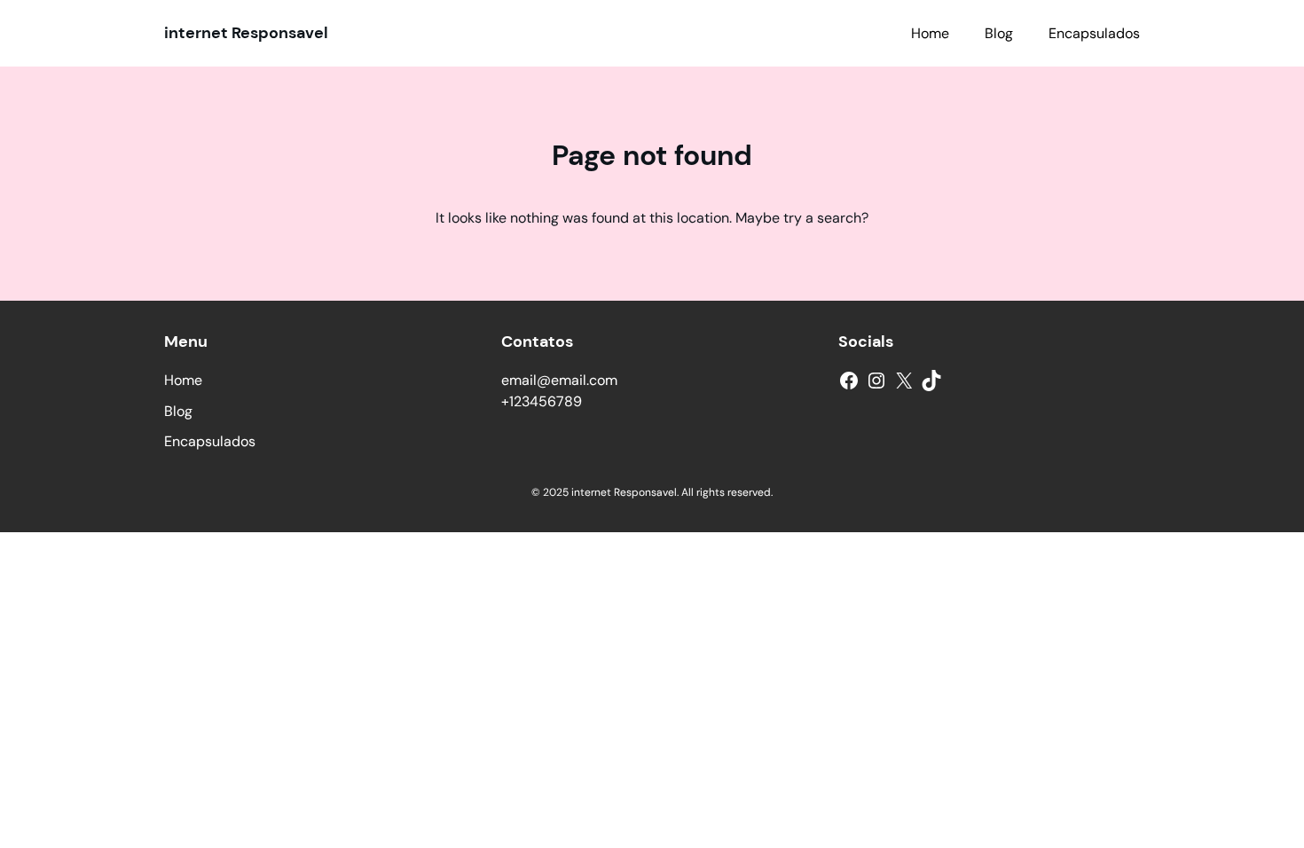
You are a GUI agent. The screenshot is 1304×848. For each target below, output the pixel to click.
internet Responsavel (246, 32)
